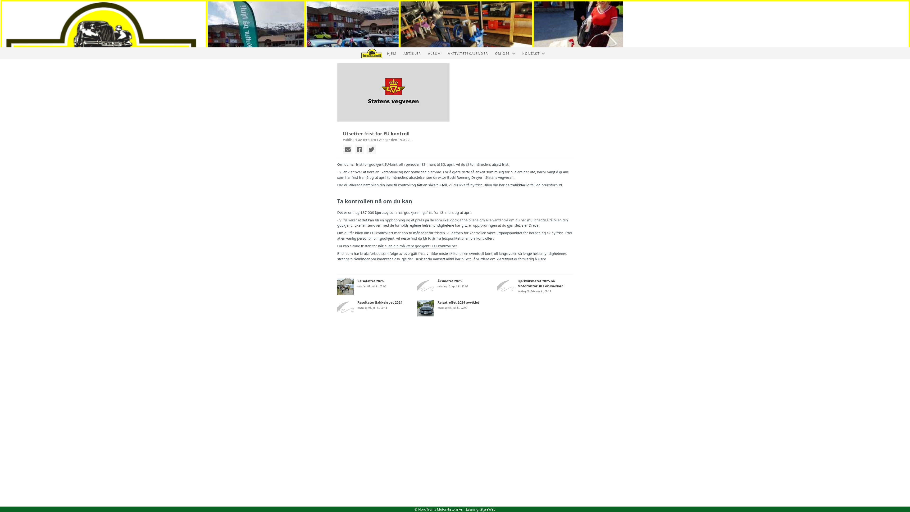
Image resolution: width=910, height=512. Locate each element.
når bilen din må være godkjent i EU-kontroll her (417, 245)
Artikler (412, 53)
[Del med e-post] (347, 149)
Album (434, 53)
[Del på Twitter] (371, 149)
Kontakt (530, 53)
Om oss (502, 53)
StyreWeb (488, 509)
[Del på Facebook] (359, 149)
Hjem (391, 53)
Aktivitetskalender (468, 53)
